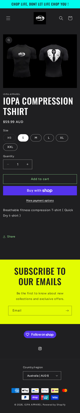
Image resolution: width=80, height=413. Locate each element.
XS (11, 139)
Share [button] (11, 236)
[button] (8, 18)
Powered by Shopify (54, 404)
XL (62, 138)
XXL (10, 147)
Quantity (8, 156)
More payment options (40, 200)
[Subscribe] (67, 310)
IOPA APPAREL (33, 404)
